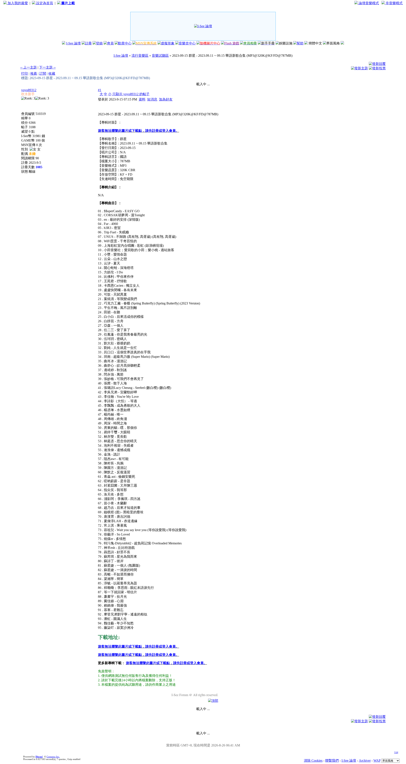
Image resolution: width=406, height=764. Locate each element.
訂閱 (42, 73)
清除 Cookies (313, 760)
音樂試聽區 (160, 55)
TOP (396, 753)
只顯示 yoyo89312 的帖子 (131, 94)
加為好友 (166, 99)
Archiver (365, 760)
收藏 (51, 73)
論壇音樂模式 (368, 3)
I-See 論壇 (73, 43)
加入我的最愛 (17, 3)
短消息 (152, 99)
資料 (142, 99)
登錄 (99, 43)
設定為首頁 (44, 3)
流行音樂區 (140, 55)
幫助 (300, 43)
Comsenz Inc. (53, 756)
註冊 (88, 43)
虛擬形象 (167, 43)
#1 (99, 90)
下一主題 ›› (47, 67)
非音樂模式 (394, 3)
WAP (376, 760)
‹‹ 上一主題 (28, 67)
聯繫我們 (332, 760)
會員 (110, 43)
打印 (24, 73)
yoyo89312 (28, 90)
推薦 (33, 73)
